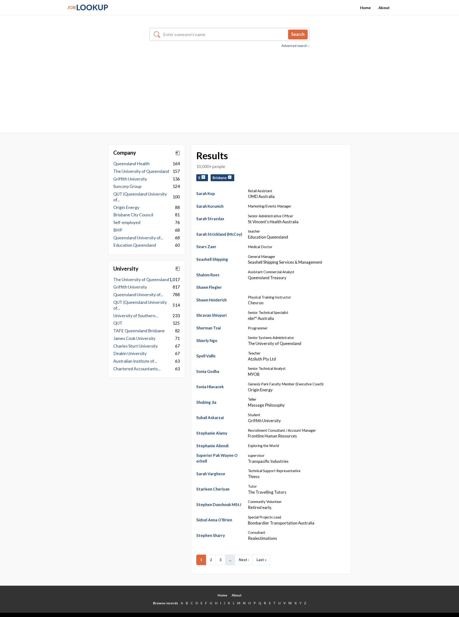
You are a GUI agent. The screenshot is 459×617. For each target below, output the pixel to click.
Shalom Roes (207, 274)
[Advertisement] (229, 84)
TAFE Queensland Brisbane (139, 330)
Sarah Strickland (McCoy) (219, 234)
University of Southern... (135, 315)
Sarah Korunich (210, 206)
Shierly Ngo (206, 340)
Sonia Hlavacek (210, 386)
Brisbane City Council (133, 214)
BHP (117, 230)
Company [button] (124, 153)
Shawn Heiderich (211, 299)
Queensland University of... (138, 237)
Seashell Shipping (212, 259)
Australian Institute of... (135, 361)
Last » (261, 559)
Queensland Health (131, 163)
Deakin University (130, 353)
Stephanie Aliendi (212, 445)
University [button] (125, 269)
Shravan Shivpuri (211, 315)
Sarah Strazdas (210, 218)
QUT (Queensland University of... (140, 196)
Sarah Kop (205, 193)
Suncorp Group (127, 186)
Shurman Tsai (208, 327)
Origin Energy (126, 207)
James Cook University (134, 338)
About (384, 7)
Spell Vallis (206, 355)
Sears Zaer (206, 246)
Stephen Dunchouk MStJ (218, 504)
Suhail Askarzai (210, 417)
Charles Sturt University (135, 346)
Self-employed (126, 222)
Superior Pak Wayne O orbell (217, 458)
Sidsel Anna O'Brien (214, 519)
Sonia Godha (207, 371)
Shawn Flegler (209, 287)
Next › (244, 559)
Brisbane (220, 178)
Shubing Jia (206, 402)
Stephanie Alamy (211, 433)
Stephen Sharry (210, 535)
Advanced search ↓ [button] (295, 46)
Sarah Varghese (210, 473)
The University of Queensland (141, 171)
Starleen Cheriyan (213, 488)
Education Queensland (134, 245)
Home (365, 7)
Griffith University (130, 178)
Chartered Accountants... (137, 368)
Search (298, 34)
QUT (117, 323)
